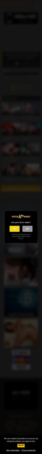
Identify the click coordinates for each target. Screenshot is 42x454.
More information (13, 450)
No (27, 229)
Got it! (21, 445)
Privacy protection (29, 450)
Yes (14, 229)
